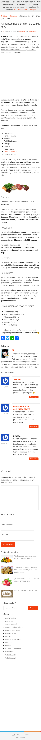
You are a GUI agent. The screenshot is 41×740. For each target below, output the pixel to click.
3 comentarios (32, 31)
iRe (3, 31)
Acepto (33, 10)
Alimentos (13, 16)
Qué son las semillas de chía (25, 590)
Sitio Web (4, 534)
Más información (20, 10)
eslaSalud (14, 735)
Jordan (16, 379)
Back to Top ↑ (20, 737)
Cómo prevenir (11, 624)
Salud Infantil (10, 655)
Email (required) (7, 524)
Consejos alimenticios (14, 627)
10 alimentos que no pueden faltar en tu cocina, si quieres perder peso (25, 569)
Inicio (4, 16)
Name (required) (7, 514)
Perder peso (10, 642)
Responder (33, 397)
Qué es (8, 646)
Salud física (9, 652)
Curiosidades (10, 633)
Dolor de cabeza (10, 151)
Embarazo (9, 636)
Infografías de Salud (13, 639)
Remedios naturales (13, 649)
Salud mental (10, 658)
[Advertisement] (20, 76)
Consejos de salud (12, 630)
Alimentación (10, 618)
